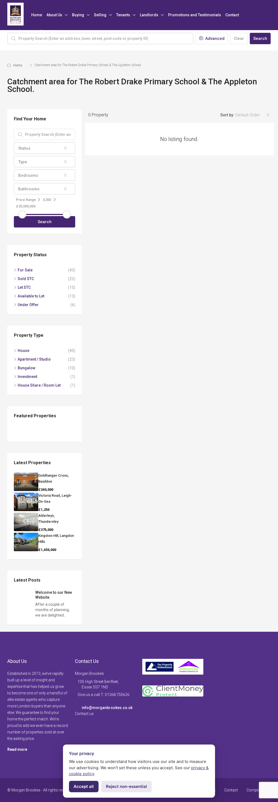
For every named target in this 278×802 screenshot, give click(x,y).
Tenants (123, 15)
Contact (232, 15)
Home (36, 15)
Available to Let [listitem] (31, 296)
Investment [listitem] (27, 376)
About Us (54, 15)
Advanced (214, 38)
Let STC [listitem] (24, 287)
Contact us (84, 713)
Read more (17, 749)
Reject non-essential (126, 786)
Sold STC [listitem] (26, 279)
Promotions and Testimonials (194, 15)
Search (260, 38)
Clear (239, 38)
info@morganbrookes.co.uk (107, 707)
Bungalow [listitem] (26, 368)
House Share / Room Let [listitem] (39, 385)
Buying (78, 15)
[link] (26, 482)
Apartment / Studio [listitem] (34, 359)
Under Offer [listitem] (28, 305)
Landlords (149, 15)
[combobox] (252, 115)
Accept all (84, 786)
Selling (100, 15)
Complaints (256, 790)
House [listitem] (23, 350)
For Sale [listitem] (25, 270)
